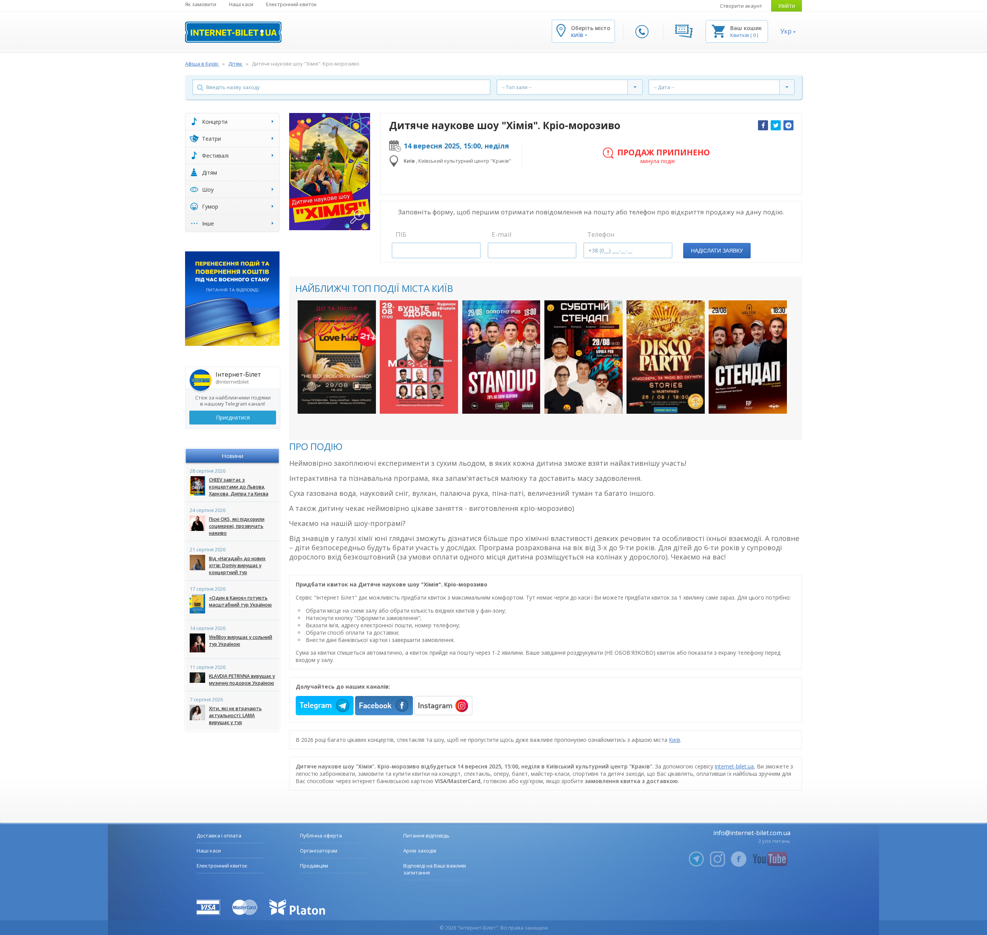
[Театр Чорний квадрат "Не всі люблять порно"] (337, 357)
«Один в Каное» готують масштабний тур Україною (240, 601)
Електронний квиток (291, 4)
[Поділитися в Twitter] (776, 125)
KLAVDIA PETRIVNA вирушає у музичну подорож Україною (242, 679)
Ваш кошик (746, 28)
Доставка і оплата (219, 835)
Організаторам (318, 850)
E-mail (502, 234)
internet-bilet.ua (734, 766)
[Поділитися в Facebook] (763, 125)
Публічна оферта (321, 835)
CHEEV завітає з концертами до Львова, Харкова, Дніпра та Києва (238, 487)
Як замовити (200, 4)
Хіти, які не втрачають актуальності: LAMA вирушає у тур (235, 715)
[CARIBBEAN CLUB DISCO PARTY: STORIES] (666, 357)
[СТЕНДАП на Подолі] (748, 357)
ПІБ (401, 234)
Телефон (601, 234)
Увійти (786, 5)
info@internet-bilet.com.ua (751, 833)
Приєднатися (233, 417)
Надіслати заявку (717, 251)
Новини (232, 456)
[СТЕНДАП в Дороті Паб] (501, 357)
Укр (786, 31)
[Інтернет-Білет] (233, 32)
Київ (674, 739)
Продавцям (314, 865)
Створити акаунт (741, 5)
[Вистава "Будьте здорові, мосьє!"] (419, 357)
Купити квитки (332, 400)
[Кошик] (718, 30)
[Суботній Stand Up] (583, 357)
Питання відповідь (426, 835)
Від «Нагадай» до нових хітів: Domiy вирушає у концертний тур (237, 565)
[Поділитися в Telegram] (788, 125)
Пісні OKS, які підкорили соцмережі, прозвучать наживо (236, 526)
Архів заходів (419, 850)
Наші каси (241, 4)
